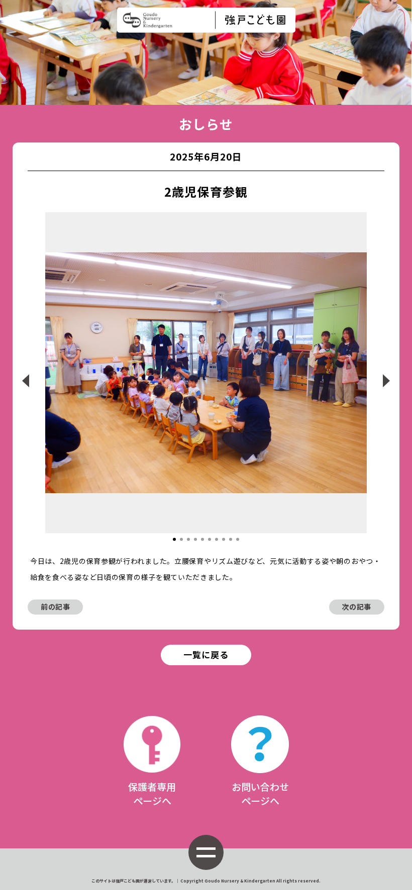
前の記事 (55, 607)
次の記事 (356, 607)
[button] (174, 539)
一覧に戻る (205, 654)
